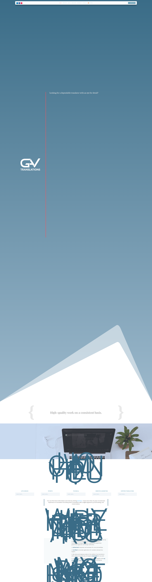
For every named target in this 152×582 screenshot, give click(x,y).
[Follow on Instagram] (21, 3)
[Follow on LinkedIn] (17, 3)
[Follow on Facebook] (19, 3)
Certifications (132, 3)
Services (79, 501)
